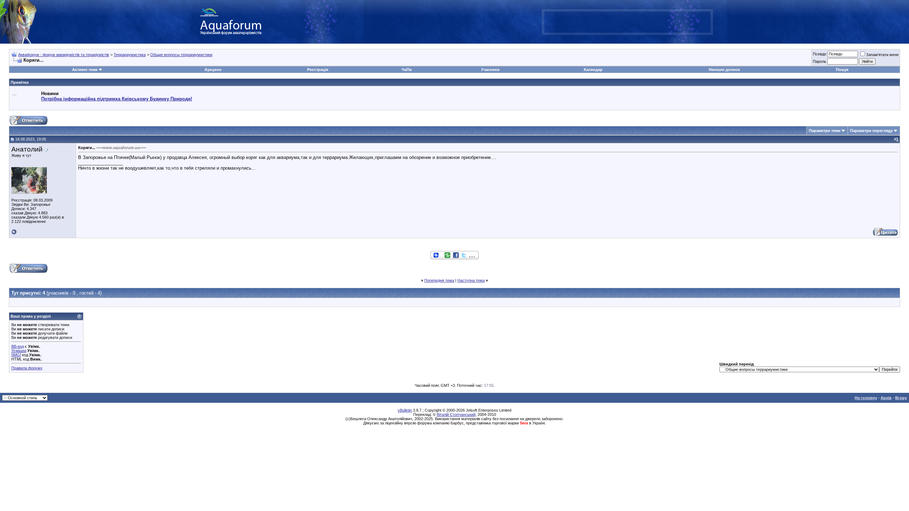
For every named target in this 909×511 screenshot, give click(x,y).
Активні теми (85, 69)
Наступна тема (471, 280)
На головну (866, 398)
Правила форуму (27, 368)
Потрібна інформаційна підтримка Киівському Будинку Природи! (116, 98)
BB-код (17, 346)
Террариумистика (130, 55)
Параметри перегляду (871, 130)
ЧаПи (407, 69)
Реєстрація (317, 69)
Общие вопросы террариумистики (181, 55)
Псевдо (819, 54)
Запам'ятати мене (882, 55)
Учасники (490, 69)
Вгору (901, 398)
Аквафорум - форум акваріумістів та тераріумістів (63, 55)
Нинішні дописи (724, 69)
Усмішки (18, 350)
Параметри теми (824, 130)
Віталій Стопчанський (456, 414)
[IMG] (16, 355)
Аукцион (213, 69)
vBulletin (405, 410)
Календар (593, 69)
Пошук (842, 69)
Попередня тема (439, 280)
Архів (886, 398)
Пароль (819, 61)
